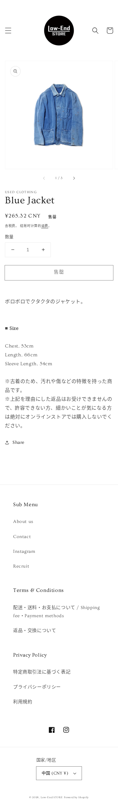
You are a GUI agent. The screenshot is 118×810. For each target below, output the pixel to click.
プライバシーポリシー (37, 687)
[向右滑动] (74, 178)
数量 (9, 237)
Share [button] (18, 442)
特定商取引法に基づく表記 (41, 672)
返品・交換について (34, 630)
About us (23, 521)
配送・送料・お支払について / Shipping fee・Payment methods (56, 612)
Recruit (21, 566)
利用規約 (22, 702)
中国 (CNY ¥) (55, 773)
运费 (44, 226)
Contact (22, 536)
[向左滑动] (44, 178)
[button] (8, 30)
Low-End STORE (52, 797)
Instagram (24, 551)
